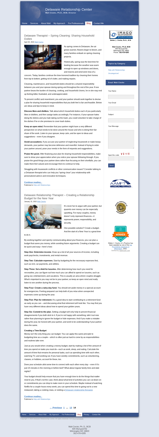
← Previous (56, 407)
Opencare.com (124, 251)
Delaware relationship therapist (79, 390)
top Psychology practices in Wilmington (122, 247)
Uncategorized (113, 73)
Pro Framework (77, 419)
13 (71, 407)
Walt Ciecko (39, 42)
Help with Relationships (42, 185)
